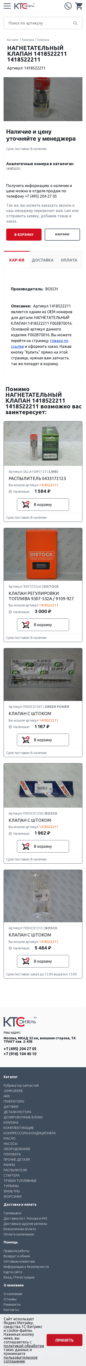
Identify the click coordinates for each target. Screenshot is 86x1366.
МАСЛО (10, 1138)
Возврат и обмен (17, 1256)
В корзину (62, 234)
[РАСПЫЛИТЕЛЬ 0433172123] (43, 443)
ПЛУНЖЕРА (12, 1154)
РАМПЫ (9, 1165)
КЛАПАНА (11, 1122)
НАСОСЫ (10, 1144)
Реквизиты (12, 1304)
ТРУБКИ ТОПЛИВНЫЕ (20, 1181)
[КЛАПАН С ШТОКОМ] (43, 674)
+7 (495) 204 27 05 (68, 6)
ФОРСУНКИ (13, 1196)
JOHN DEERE (13, 1091)
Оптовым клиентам (19, 1261)
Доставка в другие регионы (25, 1224)
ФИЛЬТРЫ (12, 1191)
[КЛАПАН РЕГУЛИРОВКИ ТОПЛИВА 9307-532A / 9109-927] (43, 554)
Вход (8, 1277)
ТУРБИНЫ (11, 1186)
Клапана (28, 39)
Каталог (13, 39)
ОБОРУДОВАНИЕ (17, 1149)
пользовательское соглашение (21, 1359)
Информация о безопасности (26, 1267)
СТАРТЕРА (12, 1175)
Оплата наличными (19, 1234)
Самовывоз (13, 1213)
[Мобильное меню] (7, 6)
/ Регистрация (23, 1277)
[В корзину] (25, 505)
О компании (13, 1294)
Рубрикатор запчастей (21, 1085)
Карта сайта (13, 1272)
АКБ (7, 1096)
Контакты (11, 1310)
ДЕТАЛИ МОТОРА (17, 1112)
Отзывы (10, 1299)
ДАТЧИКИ (11, 1107)
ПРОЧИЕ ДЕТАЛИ (17, 1159)
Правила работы (16, 1251)
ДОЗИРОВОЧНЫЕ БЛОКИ (23, 1117)
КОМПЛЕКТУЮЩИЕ (19, 1128)
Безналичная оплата (20, 1229)
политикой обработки (24, 1346)
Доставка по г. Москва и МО (25, 1218)
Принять (64, 1340)
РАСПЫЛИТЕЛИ (15, 1170)
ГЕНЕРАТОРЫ (14, 1101)
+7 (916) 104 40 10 (20, 1054)
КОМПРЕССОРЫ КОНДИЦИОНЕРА (30, 1133)
